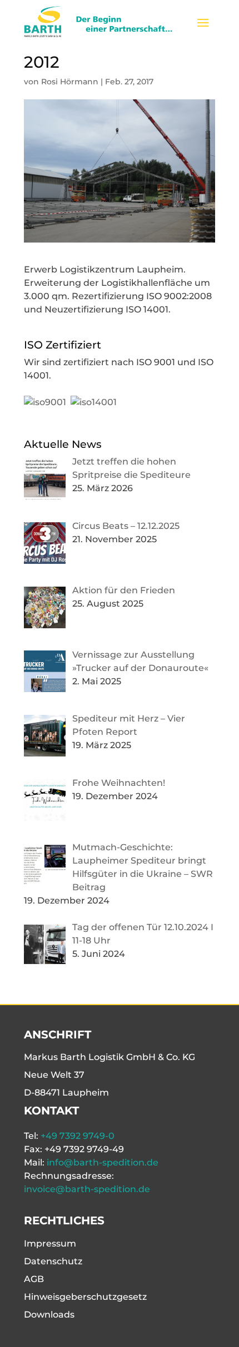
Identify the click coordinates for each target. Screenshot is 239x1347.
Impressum (50, 1243)
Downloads (49, 1314)
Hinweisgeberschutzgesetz (85, 1296)
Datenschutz (53, 1261)
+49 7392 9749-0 (77, 1136)
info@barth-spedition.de (102, 1162)
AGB (34, 1279)
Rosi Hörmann (69, 82)
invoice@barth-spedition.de (87, 1189)
